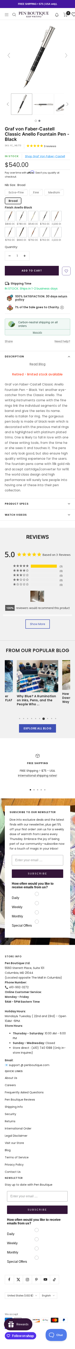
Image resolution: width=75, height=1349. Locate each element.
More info (37, 332)
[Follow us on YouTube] (45, 1279)
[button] (56, 14)
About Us (11, 1078)
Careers (10, 1085)
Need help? (62, 341)
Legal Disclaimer (16, 1136)
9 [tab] (52, 719)
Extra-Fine (16, 192)
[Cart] (65, 15)
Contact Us (13, 1172)
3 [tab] (28, 719)
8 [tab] (48, 719)
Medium (54, 192)
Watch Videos (16, 514)
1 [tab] (20, 719)
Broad (13, 201)
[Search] (14, 14)
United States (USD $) (20, 1295)
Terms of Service (17, 1157)
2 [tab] (24, 719)
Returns (10, 1121)
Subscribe (37, 873)
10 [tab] (56, 719)
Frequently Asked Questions (24, 1092)
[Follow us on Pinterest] (36, 1279)
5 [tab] (36, 719)
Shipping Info (14, 1107)
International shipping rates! (37, 776)
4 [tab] (32, 719)
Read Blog (37, 364)
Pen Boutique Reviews (20, 1100)
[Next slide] (66, 55)
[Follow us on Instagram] (27, 1279)
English (46, 1295)
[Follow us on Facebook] (9, 1279)
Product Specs (17, 503)
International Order (18, 1128)
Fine (36, 192)
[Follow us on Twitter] (18, 1279)
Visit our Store (14, 1143)
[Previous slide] (9, 55)
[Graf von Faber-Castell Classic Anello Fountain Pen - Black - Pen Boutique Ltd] (21, 104)
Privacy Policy (14, 1165)
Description (14, 356)
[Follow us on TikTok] (54, 1279)
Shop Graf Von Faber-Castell (45, 156)
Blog (8, 1150)
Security (10, 1114)
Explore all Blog (37, 728)
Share (9, 341)
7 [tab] (44, 719)
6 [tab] (40, 719)
